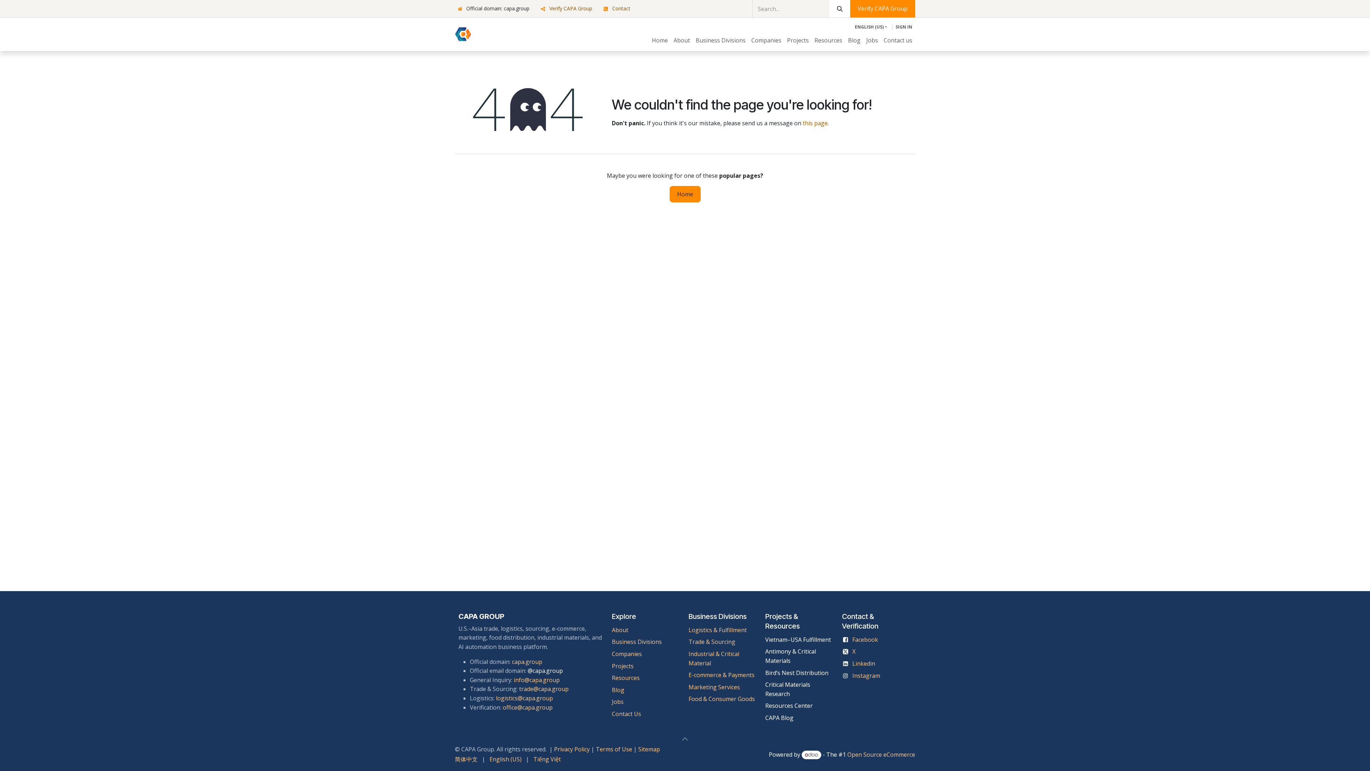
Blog (618, 690)
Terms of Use (614, 749)
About (620, 630)
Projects (623, 666)
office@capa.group (528, 707)
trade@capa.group (544, 689)
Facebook (865, 640)
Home (685, 194)
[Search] (839, 8)
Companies (627, 654)
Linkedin (863, 663)
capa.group (527, 662)
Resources (626, 678)
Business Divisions (637, 642)
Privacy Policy (572, 749)
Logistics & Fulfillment (718, 630)
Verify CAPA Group (570, 8)
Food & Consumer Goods (722, 699)
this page (815, 123)
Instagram (866, 676)
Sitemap (649, 749)
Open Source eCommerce (881, 755)
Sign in (903, 27)
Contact (621, 8)
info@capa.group (537, 680)
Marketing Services (714, 687)
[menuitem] (660, 40)
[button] (685, 738)
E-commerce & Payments (722, 675)
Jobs (618, 702)
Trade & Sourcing (712, 642)
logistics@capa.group (524, 698)
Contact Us (626, 714)
